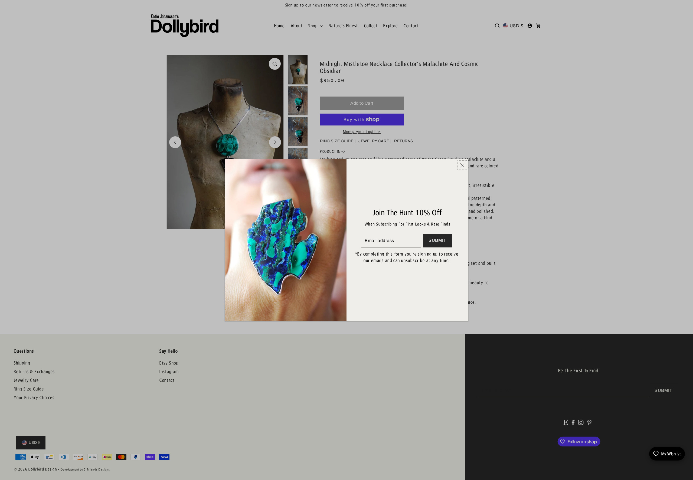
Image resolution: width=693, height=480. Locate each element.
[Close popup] (462, 165)
